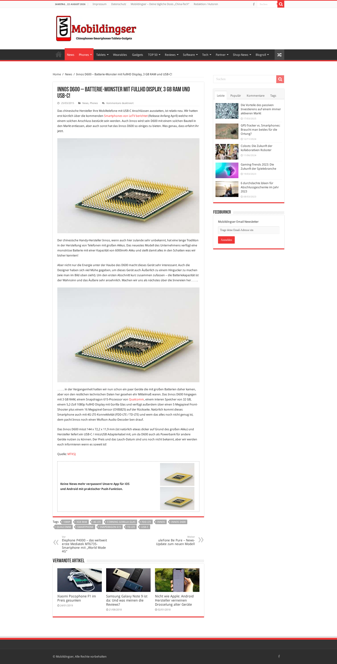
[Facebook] (253, 4)
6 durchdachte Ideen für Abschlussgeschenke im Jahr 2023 (260, 187)
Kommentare (256, 95)
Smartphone (85, 527)
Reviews (170, 54)
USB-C (145, 527)
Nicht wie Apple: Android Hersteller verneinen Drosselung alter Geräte (174, 600)
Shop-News (240, 54)
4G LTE (97, 522)
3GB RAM (81, 522)
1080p (66, 522)
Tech (205, 54)
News (70, 54)
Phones (84, 54)
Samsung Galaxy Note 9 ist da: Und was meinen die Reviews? (126, 600)
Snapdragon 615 (110, 527)
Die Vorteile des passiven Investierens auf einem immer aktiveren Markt (261, 109)
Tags (273, 95)
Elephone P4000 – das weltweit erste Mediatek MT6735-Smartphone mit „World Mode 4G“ (84, 544)
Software (189, 54)
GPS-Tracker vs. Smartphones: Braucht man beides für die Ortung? (260, 129)
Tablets (101, 54)
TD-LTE (131, 527)
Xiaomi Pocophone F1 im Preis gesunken (76, 598)
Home (59, 54)
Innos (161, 522)
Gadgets (137, 54)
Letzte (221, 95)
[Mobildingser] (96, 27)
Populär (235, 95)
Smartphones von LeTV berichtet (126, 116)
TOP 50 (152, 54)
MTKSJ (71, 454)
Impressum (100, 4)
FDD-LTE (146, 522)
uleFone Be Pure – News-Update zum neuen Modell (175, 540)
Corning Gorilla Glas (121, 522)
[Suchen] (280, 4)
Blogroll (261, 54)
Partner (221, 54)
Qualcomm (136, 399)
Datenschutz (118, 4)
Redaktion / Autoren (206, 4)
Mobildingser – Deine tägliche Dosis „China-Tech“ (160, 4)
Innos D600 (178, 522)
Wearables (120, 54)
